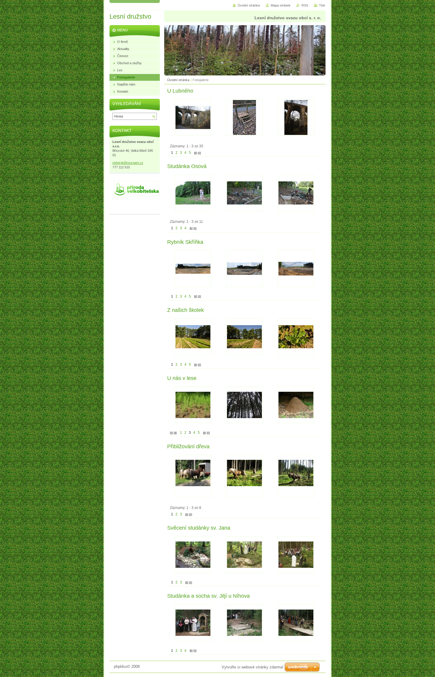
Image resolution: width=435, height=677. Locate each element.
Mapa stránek (281, 5)
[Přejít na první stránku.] (171, 433)
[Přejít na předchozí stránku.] (175, 433)
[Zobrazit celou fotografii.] (193, 117)
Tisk (322, 5)
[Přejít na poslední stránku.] (199, 153)
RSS (305, 5)
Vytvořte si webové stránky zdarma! (252, 667)
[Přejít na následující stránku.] (195, 153)
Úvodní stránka (178, 80)
